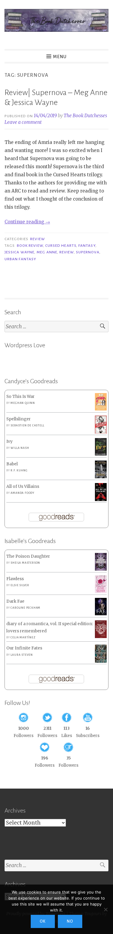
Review (37, 239)
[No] (105, 909)
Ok (43, 921)
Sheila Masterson (25, 562)
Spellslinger (18, 419)
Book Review (30, 245)
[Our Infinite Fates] (101, 661)
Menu (60, 56)
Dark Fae (15, 601)
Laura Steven (22, 654)
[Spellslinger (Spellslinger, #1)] (101, 432)
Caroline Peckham (25, 607)
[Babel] (101, 476)
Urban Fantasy (20, 259)
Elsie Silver (20, 585)
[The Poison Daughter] (101, 569)
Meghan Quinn (23, 402)
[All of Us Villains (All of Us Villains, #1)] (101, 500)
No (70, 921)
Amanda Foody (22, 492)
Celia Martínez (23, 637)
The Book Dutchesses (85, 115)
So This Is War (20, 396)
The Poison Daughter (28, 556)
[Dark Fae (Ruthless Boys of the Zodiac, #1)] (101, 613)
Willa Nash (20, 447)
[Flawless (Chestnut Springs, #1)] (101, 591)
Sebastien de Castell (27, 425)
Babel (12, 464)
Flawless (15, 578)
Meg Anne (46, 252)
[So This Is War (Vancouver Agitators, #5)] (101, 409)
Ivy (9, 441)
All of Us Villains (22, 486)
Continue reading (27, 222)
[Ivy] (101, 454)
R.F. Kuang (19, 470)
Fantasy (87, 245)
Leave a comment (23, 122)
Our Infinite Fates (24, 648)
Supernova (88, 252)
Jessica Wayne (19, 252)
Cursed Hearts (60, 245)
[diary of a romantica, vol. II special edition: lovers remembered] (101, 636)
